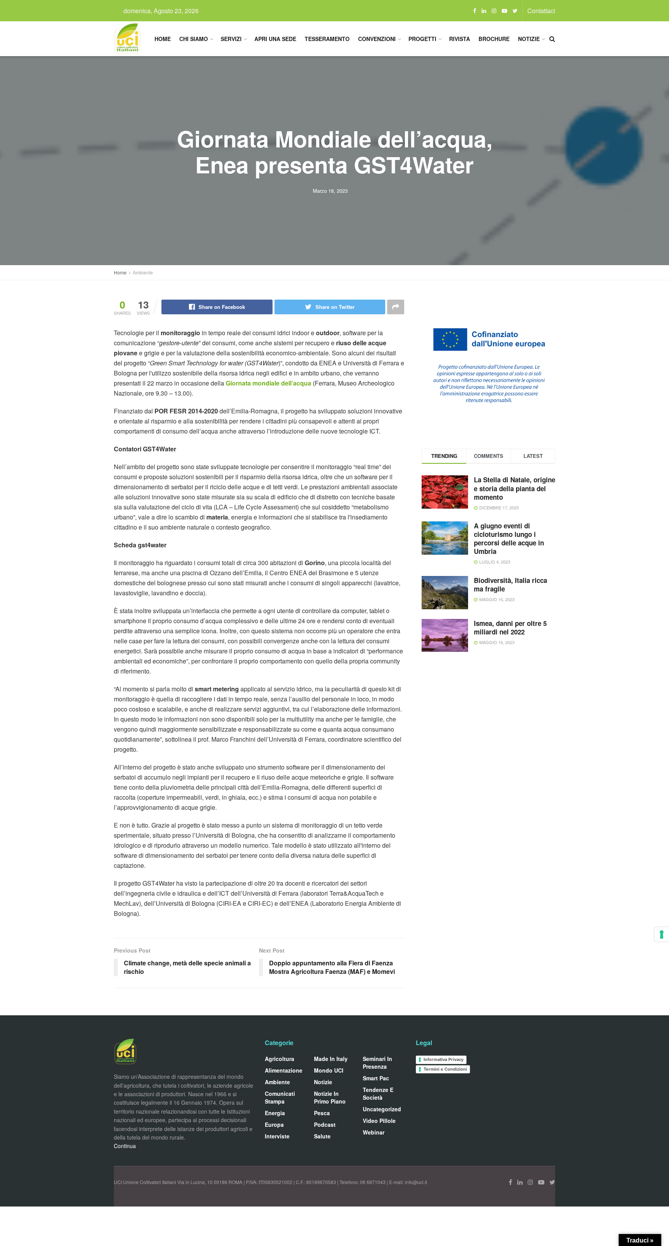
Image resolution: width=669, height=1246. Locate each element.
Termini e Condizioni (445, 1069)
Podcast (325, 1124)
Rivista (459, 39)
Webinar (373, 1132)
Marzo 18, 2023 (330, 190)
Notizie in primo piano (330, 1097)
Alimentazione (283, 1070)
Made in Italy (331, 1059)
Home (162, 39)
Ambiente (143, 272)
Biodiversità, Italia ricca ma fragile (510, 584)
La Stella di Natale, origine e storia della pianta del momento (514, 488)
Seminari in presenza (377, 1062)
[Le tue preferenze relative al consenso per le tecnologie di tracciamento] (661, 934)
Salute (322, 1136)
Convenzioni (377, 39)
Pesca (322, 1113)
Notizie (529, 39)
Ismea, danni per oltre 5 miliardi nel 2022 (510, 627)
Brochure (494, 39)
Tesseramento (327, 39)
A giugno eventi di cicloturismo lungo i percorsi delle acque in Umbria (509, 538)
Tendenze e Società (378, 1093)
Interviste (277, 1136)
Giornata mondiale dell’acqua (268, 383)
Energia (275, 1113)
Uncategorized (382, 1109)
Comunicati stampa (280, 1097)
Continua (125, 1146)
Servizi (231, 39)
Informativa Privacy (443, 1059)
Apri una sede (275, 39)
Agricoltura (279, 1059)
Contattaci (541, 10)
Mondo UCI (328, 1070)
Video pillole (379, 1120)
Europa (274, 1124)
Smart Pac (376, 1078)
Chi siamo (193, 39)
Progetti (422, 39)
